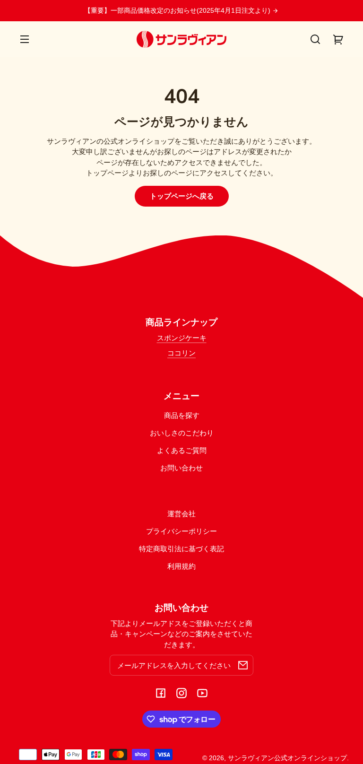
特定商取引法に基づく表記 (181, 549)
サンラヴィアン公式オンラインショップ (287, 758)
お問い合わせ (181, 468)
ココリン (181, 353)
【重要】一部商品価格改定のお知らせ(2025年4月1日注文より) (178, 10)
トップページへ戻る (182, 196)
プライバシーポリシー (181, 531)
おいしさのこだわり (182, 433)
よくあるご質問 (182, 450)
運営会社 (181, 514)
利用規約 (181, 566)
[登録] (243, 665)
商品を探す (181, 415)
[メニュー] (24, 39)
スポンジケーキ (182, 338)
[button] (315, 39)
